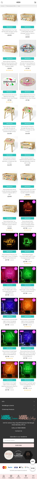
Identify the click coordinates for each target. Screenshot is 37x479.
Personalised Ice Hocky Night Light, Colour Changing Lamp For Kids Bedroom (9, 321)
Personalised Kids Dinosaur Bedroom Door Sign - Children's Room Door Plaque (9, 96)
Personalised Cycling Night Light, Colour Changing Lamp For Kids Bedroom (27, 321)
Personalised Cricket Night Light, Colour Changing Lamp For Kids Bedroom (9, 352)
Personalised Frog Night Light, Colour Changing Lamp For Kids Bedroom (28, 384)
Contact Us (18, 431)
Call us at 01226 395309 (18, 428)
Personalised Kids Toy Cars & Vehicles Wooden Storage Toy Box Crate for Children (27, 191)
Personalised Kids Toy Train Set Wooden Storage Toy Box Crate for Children (9, 31)
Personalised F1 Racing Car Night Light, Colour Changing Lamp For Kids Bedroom (9, 256)
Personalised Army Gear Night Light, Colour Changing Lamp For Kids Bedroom (27, 289)
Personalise (9, 27)
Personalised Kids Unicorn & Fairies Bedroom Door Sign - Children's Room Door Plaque (27, 96)
